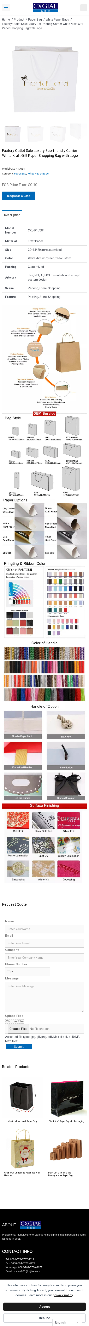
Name (9, 921)
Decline (44, 1318)
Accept (44, 1307)
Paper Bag (20, 173)
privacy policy (63, 1295)
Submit (19, 1046)
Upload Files (14, 1016)
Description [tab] (12, 215)
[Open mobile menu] (6, 7)
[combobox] (9, 972)
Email (9, 936)
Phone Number (16, 964)
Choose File (14, 1021)
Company (12, 950)
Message (12, 978)
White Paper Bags (38, 173)
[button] (81, 42)
